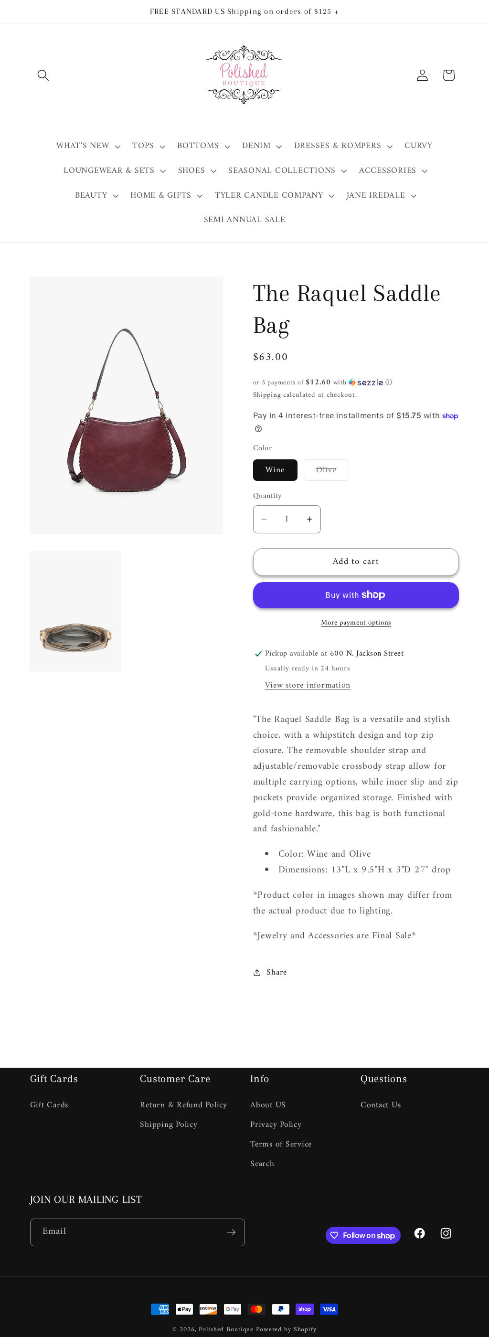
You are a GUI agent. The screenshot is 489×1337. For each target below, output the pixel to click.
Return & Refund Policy (183, 1106)
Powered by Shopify (286, 1330)
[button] (43, 75)
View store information (308, 685)
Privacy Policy (276, 1124)
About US (268, 1106)
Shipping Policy (168, 1124)
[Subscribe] (231, 1232)
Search (262, 1164)
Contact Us (381, 1106)
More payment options (356, 623)
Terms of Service (281, 1144)
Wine (275, 470)
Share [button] (276, 972)
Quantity (267, 496)
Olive (332, 471)
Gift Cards (49, 1106)
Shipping (267, 395)
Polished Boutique (226, 1330)
